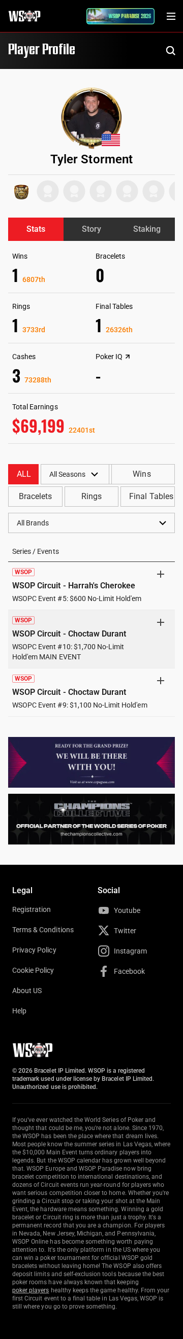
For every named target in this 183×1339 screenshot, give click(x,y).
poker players (30, 1290)
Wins (141, 474)
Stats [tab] (35, 229)
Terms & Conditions (43, 930)
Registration (31, 909)
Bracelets (35, 496)
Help (19, 1011)
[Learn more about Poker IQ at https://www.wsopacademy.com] (128, 356)
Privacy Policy (34, 950)
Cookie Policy (33, 970)
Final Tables (151, 496)
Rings (91, 496)
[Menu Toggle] (171, 16)
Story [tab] (91, 229)
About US (27, 990)
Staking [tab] (147, 229)
